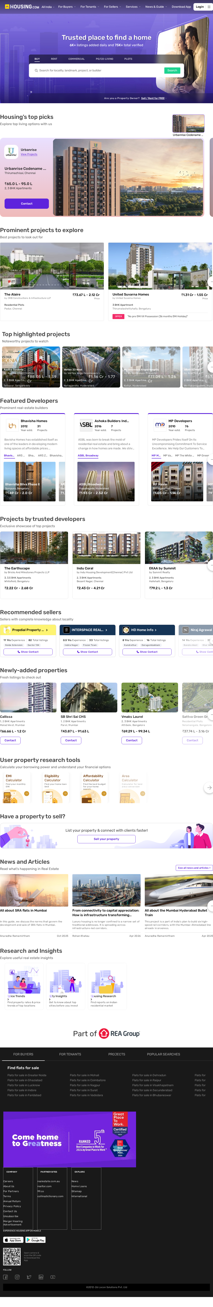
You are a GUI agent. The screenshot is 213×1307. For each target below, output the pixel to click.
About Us (8, 1186)
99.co (40, 1191)
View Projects (29, 154)
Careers (8, 1181)
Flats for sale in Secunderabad (152, 1090)
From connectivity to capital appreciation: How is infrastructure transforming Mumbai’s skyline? (105, 912)
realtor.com (44, 1186)
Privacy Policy (12, 1206)
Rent (54, 58)
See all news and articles (194, 867)
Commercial (76, 58)
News (75, 1181)
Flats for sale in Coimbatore (88, 1080)
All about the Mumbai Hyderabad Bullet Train (176, 912)
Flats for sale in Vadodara (86, 1095)
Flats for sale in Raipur (146, 1080)
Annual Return (12, 1201)
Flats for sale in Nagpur (85, 1085)
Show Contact (29, 651)
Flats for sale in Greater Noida (26, 1075)
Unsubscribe (10, 1216)
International (79, 1196)
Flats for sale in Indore (21, 1090)
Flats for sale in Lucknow (23, 1085)
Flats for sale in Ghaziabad (24, 1080)
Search (172, 70)
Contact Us (10, 1211)
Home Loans (79, 1186)
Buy (37, 58)
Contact (26, 203)
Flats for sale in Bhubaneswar (151, 1095)
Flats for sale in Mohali (84, 1075)
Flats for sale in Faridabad (24, 1095)
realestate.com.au (48, 1181)
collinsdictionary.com (50, 1196)
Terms (7, 1196)
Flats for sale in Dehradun (149, 1075)
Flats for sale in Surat (84, 1090)
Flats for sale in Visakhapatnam (152, 1085)
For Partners (11, 1191)
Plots (128, 58)
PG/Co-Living (104, 58)
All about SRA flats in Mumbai (23, 910)
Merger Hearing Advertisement (12, 1223)
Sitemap (77, 1191)
